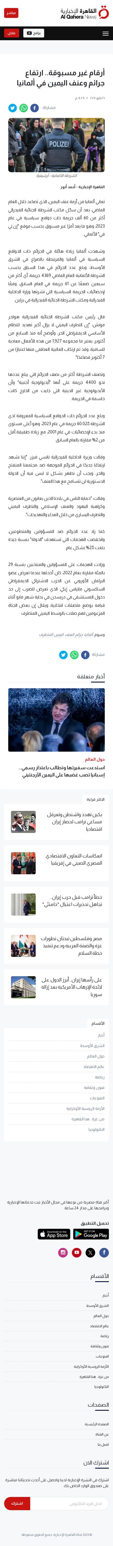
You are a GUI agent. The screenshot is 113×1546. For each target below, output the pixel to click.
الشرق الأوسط (92, 1045)
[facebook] (34, 108)
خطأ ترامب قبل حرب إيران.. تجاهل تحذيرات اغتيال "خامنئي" (72, 900)
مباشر (11, 13)
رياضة (99, 1077)
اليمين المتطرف (51, 634)
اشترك (17, 1503)
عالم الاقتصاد (93, 1066)
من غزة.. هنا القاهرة (88, 1119)
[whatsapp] (23, 108)
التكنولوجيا (96, 1129)
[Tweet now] (90, 1253)
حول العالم (95, 1056)
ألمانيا (88, 634)
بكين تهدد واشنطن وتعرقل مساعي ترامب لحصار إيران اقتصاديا (74, 822)
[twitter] (12, 108)
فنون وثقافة (94, 1087)
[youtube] (76, 1253)
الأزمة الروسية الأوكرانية (85, 1108)
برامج (37, 33)
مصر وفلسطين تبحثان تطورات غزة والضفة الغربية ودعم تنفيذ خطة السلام (71, 946)
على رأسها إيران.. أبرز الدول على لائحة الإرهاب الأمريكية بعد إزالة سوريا (71, 987)
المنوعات (97, 1098)
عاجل (12, 33)
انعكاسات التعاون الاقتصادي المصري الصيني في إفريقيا (74, 859)
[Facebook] (104, 1253)
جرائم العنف (74, 634)
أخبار (101, 1035)
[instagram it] (63, 1253)
